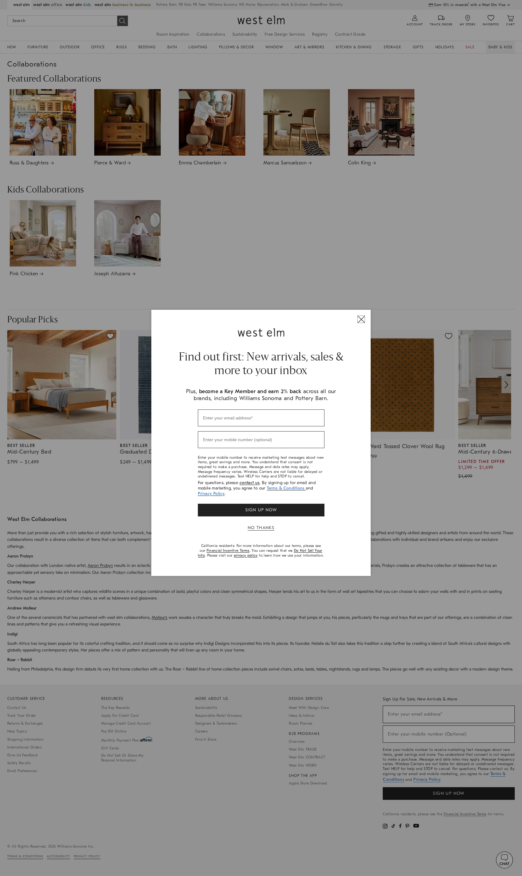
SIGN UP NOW (261, 509)
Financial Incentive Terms (228, 550)
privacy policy (246, 555)
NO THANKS (261, 527)
